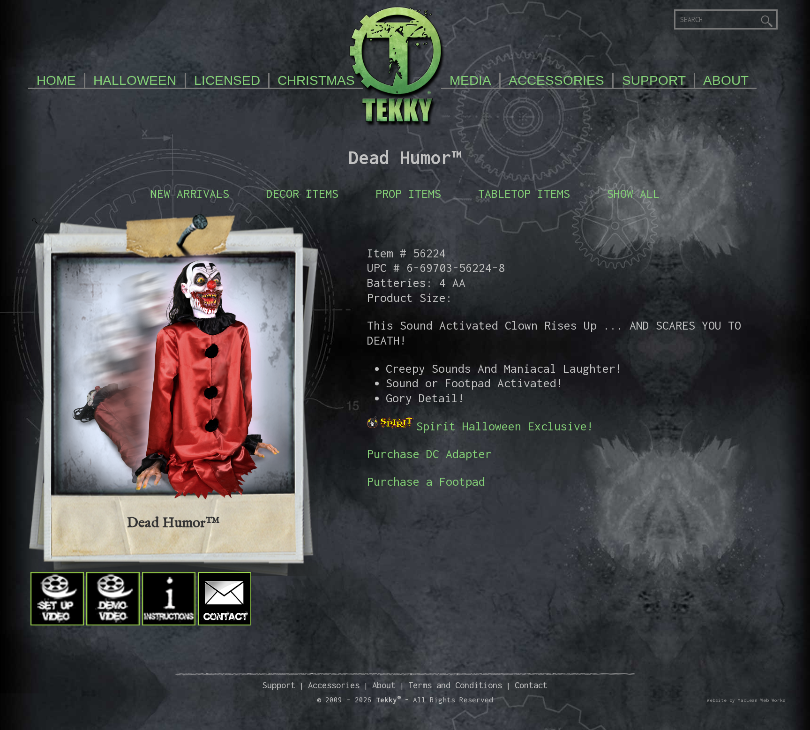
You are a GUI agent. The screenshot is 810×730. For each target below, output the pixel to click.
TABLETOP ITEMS (524, 193)
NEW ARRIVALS (189, 193)
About (384, 685)
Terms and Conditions (455, 685)
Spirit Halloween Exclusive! (504, 426)
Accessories (334, 685)
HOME (56, 80)
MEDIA (470, 80)
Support (278, 685)
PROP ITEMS (408, 193)
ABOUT (726, 80)
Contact (531, 685)
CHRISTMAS (316, 80)
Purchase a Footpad (426, 481)
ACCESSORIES (556, 80)
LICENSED (227, 80)
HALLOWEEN (134, 80)
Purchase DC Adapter (429, 453)
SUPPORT (654, 80)
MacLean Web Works (762, 700)
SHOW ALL (633, 193)
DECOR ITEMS (302, 193)
